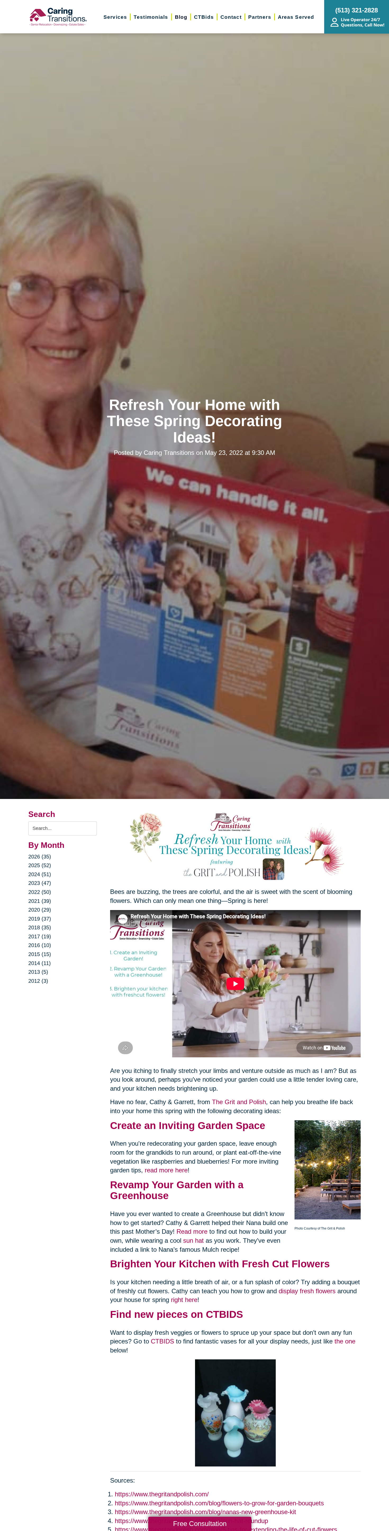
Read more (192, 1231)
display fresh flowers (307, 1291)
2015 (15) (39, 954)
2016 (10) (39, 945)
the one (344, 1341)
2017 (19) (39, 936)
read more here (166, 1170)
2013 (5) (38, 972)
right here (184, 1299)
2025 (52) (39, 865)
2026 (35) (39, 857)
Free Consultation (200, 1524)
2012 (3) (38, 981)
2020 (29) (39, 910)
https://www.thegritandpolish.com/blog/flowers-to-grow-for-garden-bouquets (219, 1503)
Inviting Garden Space (212, 1125)
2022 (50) (39, 892)
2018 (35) (39, 927)
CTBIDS (162, 1341)
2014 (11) (39, 963)
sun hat (193, 1240)
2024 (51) (39, 874)
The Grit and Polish (239, 1101)
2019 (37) (39, 919)
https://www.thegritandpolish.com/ (162, 1494)
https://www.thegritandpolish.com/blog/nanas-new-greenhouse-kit (205, 1511)
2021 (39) (39, 901)
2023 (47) (39, 883)
